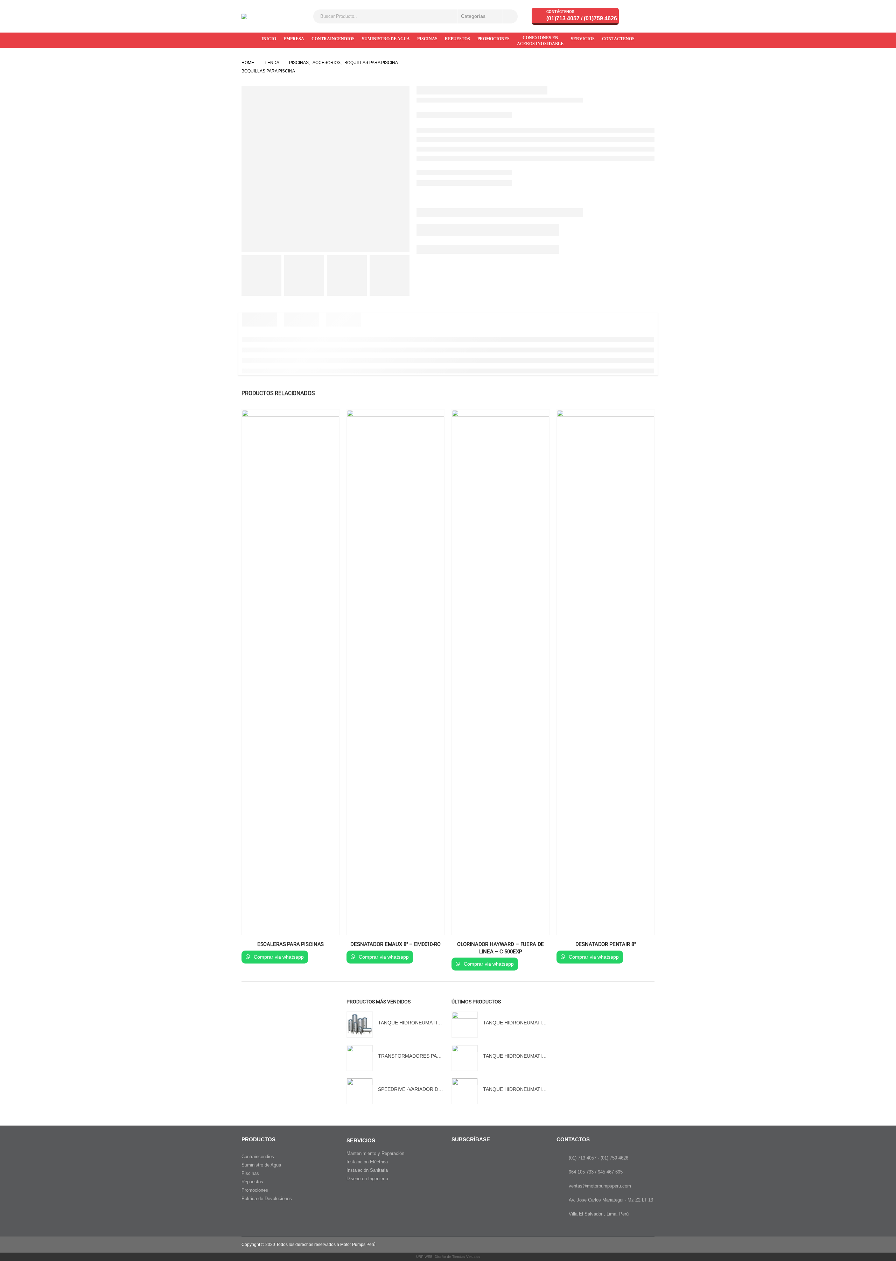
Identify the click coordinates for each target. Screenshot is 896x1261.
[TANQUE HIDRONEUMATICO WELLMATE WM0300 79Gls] (464, 1091)
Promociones (254, 1190)
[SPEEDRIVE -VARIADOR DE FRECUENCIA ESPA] (359, 1091)
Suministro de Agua (261, 1165)
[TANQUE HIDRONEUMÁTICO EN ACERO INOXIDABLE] (359, 1024)
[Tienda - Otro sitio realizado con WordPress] (251, 16)
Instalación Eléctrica (367, 1161)
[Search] (510, 16)
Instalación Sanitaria (367, 1170)
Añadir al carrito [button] (327, 421)
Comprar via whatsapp (278, 957)
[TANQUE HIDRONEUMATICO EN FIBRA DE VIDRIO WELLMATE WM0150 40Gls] (464, 1024)
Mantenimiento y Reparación (375, 1153)
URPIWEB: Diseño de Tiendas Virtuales (448, 1257)
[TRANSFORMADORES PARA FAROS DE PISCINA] (359, 1058)
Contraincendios (257, 1156)
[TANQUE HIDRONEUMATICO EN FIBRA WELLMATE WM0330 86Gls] (464, 1058)
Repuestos (252, 1181)
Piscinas (250, 1173)
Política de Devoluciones (266, 1198)
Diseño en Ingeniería (367, 1178)
